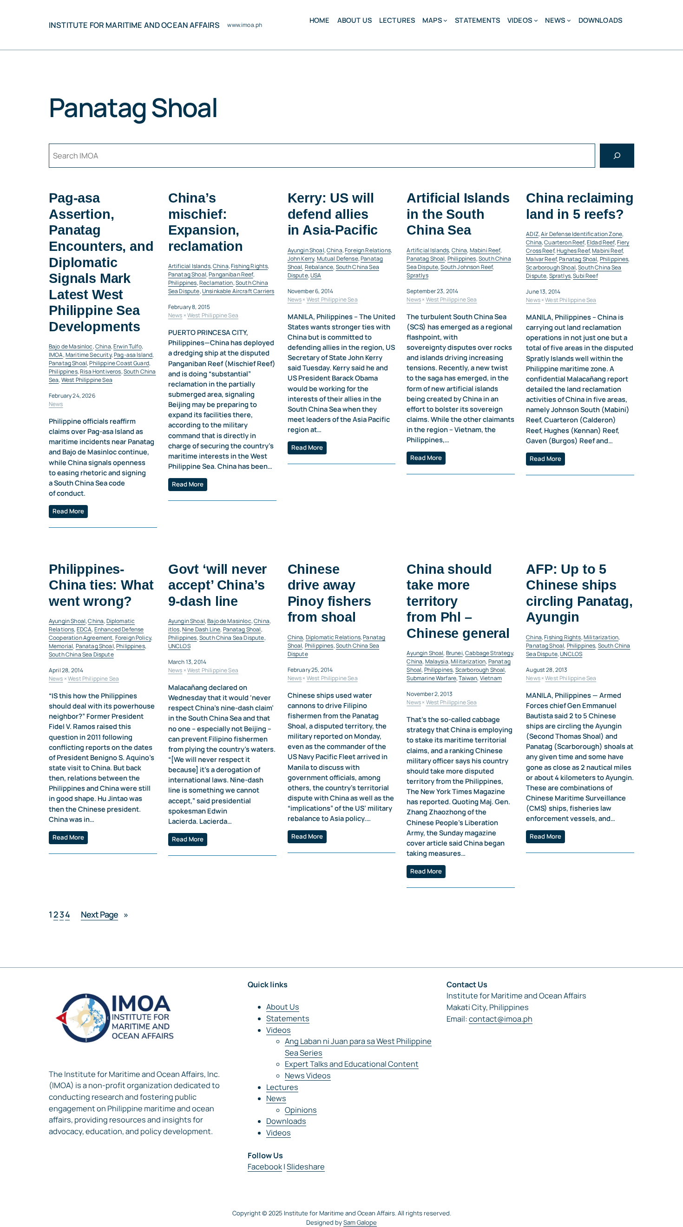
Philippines (63, 371)
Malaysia (436, 661)
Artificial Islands (189, 266)
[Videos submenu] (536, 20)
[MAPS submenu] (445, 20)
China (103, 346)
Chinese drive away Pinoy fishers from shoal (329, 593)
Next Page (104, 914)
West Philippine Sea (86, 380)
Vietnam (491, 678)
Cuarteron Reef (564, 242)
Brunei (454, 653)
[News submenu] (569, 20)
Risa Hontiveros (100, 371)
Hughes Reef (573, 251)
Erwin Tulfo (127, 346)
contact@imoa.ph (500, 1019)
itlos (174, 629)
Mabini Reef (485, 250)
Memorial (61, 646)
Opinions (301, 1110)
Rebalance (319, 267)
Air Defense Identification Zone (581, 234)
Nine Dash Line (201, 629)
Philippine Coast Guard (119, 363)
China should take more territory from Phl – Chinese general (458, 601)
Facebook (265, 1166)
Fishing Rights (249, 266)
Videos (278, 1030)
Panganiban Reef (231, 274)
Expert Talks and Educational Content (352, 1064)
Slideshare (306, 1166)
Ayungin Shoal (306, 250)
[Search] (617, 156)
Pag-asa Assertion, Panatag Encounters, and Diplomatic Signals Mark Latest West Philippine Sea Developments (101, 262)
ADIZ (532, 234)
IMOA (56, 355)
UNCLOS (179, 646)
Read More (68, 511)
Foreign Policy (133, 638)
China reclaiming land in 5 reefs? (579, 206)
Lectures (282, 1087)
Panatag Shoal (68, 363)
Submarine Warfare (431, 678)
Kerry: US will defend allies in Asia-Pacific (333, 213)
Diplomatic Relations (333, 637)
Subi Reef (585, 276)
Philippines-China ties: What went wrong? (101, 585)
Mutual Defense (337, 258)
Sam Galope (360, 1222)
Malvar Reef (541, 259)
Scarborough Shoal (551, 267)
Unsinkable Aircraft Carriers (238, 291)
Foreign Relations (368, 250)
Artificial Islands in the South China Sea (458, 213)
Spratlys (417, 275)
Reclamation (216, 283)
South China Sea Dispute (81, 654)
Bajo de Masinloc (71, 346)
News (56, 404)
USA (315, 275)
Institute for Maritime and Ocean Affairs (134, 25)
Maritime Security (89, 355)
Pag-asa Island (133, 355)
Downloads (286, 1121)
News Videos (308, 1075)
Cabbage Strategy (489, 653)
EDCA (84, 629)
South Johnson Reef (466, 267)
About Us (282, 1007)
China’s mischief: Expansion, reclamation (205, 222)
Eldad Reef (601, 242)
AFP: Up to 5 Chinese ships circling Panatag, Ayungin (579, 593)
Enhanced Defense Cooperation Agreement (96, 633)
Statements (287, 1018)
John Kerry (301, 258)
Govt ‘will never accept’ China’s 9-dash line (217, 585)
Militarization (468, 661)
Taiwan (468, 678)
